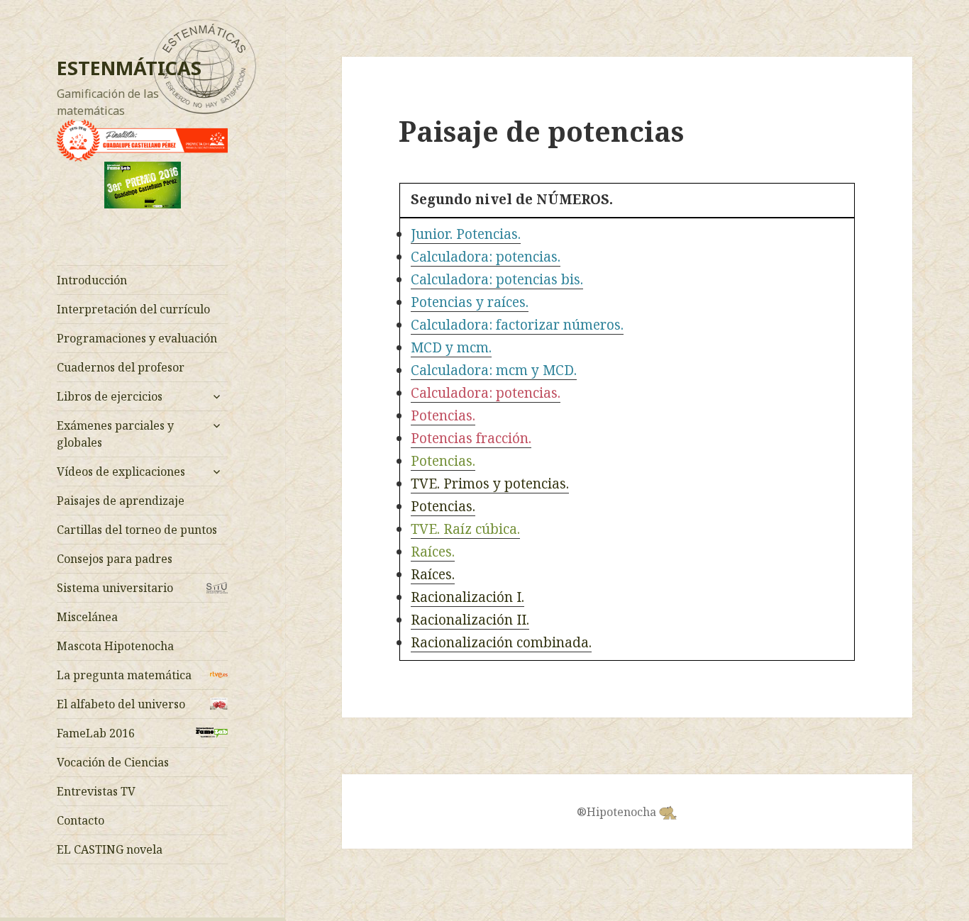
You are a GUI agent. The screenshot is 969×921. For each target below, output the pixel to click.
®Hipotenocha (618, 812)
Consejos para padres (114, 558)
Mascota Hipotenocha (115, 646)
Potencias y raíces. (469, 302)
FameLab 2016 (96, 733)
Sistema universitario (115, 588)
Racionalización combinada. (501, 642)
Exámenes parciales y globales (115, 434)
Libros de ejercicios (109, 396)
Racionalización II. (470, 619)
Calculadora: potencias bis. (497, 279)
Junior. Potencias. (466, 234)
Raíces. (433, 551)
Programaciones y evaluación (137, 338)
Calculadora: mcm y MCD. (494, 370)
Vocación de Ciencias (113, 762)
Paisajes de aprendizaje (120, 500)
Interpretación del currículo (133, 309)
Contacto (80, 820)
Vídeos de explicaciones (121, 471)
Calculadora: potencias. (485, 256)
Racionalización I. (467, 597)
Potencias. (443, 415)
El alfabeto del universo (121, 704)
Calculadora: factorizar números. (517, 325)
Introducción (92, 280)
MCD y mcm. (451, 347)
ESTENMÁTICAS (129, 68)
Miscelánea (87, 617)
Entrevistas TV (96, 791)
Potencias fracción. (471, 438)
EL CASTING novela (109, 849)
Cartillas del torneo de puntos (137, 529)
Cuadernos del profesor (120, 367)
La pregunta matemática (124, 675)
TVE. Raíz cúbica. (465, 529)
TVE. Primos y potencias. (490, 483)
